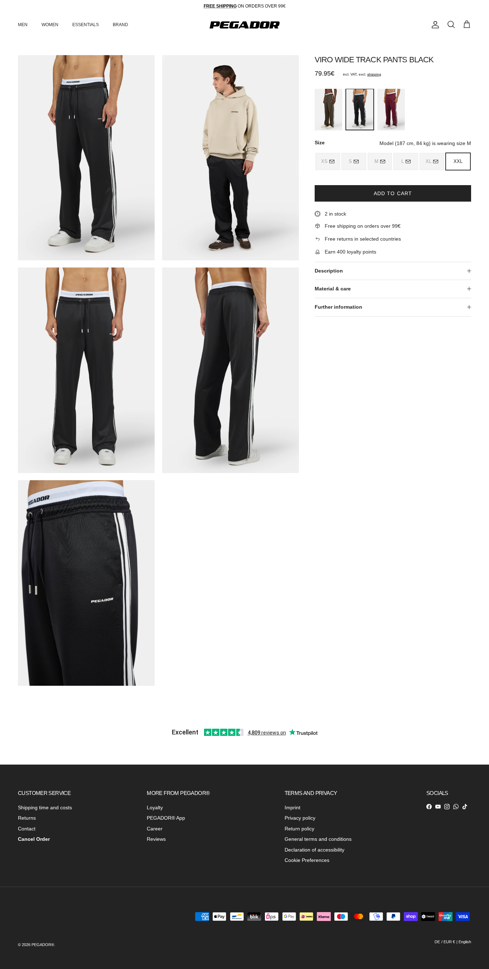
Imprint (292, 807)
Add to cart (393, 193)
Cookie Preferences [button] (307, 860)
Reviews (156, 839)
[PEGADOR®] (244, 25)
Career (155, 828)
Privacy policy (300, 818)
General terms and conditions (318, 839)
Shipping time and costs (45, 807)
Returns (27, 818)
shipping (374, 74)
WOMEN (50, 24)
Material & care (333, 288)
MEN (23, 24)
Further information (338, 307)
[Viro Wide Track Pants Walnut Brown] (328, 109)
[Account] (434, 24)
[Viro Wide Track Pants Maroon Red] (391, 109)
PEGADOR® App (166, 818)
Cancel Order (34, 839)
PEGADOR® (43, 945)
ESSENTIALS (85, 24)
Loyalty (155, 807)
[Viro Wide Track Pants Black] (359, 109)
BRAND (120, 24)
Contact (26, 828)
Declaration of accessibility (314, 850)
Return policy (299, 828)
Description (329, 271)
